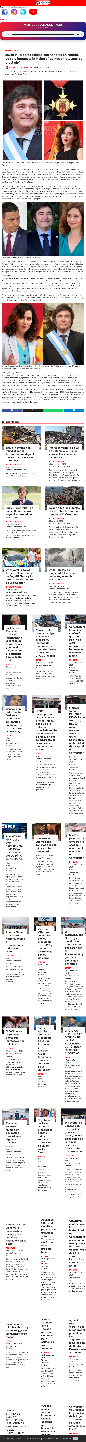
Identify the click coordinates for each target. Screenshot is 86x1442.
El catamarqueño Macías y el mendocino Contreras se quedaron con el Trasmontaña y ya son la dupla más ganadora (74, 947)
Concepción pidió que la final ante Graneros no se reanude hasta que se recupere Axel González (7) (14, 720)
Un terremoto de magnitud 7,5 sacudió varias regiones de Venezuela (62, 574)
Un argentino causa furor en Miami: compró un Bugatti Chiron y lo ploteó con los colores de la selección (20, 576)
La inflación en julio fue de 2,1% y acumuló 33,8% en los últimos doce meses (17, 1330)
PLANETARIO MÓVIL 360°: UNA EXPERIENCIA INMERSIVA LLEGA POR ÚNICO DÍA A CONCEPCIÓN (14, 847)
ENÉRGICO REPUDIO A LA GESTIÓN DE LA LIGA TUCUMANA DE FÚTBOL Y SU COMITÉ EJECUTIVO (73, 1042)
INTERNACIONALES (13, 50)
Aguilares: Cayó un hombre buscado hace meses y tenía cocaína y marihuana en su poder (16, 1234)
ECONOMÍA (10, 1048)
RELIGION (45, 1352)
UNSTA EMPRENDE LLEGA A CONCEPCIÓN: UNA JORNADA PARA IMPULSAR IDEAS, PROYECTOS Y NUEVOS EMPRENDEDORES (17, 1425)
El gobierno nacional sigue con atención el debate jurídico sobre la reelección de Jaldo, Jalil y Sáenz (45, 1136)
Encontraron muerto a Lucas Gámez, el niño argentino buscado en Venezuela (19, 512)
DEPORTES (40, 660)
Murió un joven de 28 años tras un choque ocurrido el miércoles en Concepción (77, 846)
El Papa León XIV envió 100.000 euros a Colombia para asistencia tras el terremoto (47, 1334)
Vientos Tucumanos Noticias (20, 67)
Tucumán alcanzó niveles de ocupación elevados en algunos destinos (14, 1133)
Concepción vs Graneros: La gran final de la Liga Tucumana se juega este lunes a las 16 (77, 1418)
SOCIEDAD (73, 660)
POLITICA (9, 955)
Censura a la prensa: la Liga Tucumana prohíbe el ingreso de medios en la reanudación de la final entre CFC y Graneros (46, 643)
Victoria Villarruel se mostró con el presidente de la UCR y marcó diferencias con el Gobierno (45, 943)
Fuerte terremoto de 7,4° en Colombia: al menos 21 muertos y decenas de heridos (64, 452)
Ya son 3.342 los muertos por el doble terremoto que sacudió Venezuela (64, 511)
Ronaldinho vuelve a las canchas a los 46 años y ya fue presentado (46, 845)
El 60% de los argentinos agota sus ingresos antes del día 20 (15, 1038)
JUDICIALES (10, 664)
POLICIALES (73, 862)
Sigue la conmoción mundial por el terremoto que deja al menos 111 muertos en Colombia (20, 454)
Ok (76, 1438)
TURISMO (9, 1146)
